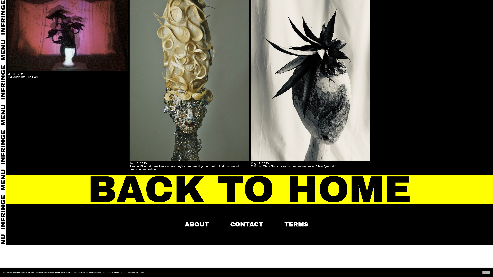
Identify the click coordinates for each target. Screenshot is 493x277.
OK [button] (486, 272)
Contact (246, 224)
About (197, 224)
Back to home (250, 189)
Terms (296, 224)
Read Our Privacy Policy (135, 272)
